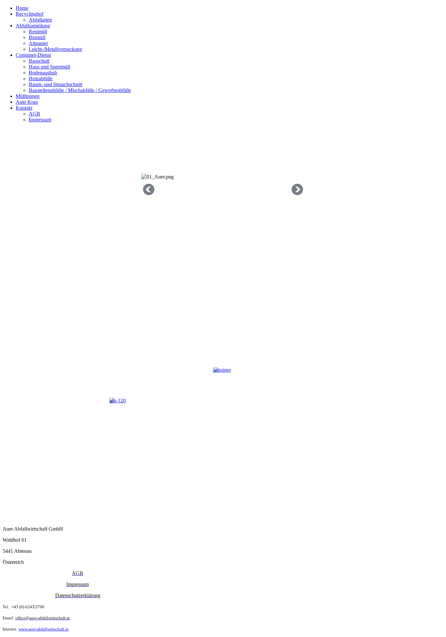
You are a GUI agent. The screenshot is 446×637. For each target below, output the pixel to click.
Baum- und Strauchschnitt (55, 84)
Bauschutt (39, 61)
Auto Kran (27, 102)
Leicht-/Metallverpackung (55, 49)
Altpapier (38, 43)
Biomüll (37, 37)
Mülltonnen (28, 96)
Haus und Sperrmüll (49, 67)
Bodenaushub (43, 72)
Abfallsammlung (33, 25)
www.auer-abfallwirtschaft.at (44, 629)
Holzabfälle (41, 78)
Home (22, 8)
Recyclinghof (29, 14)
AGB (34, 114)
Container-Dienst (33, 55)
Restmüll (38, 31)
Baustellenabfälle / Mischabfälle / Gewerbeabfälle (80, 90)
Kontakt (24, 108)
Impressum (40, 119)
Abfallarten (40, 20)
